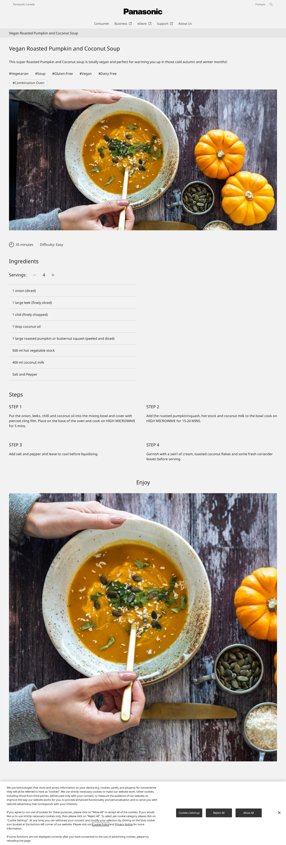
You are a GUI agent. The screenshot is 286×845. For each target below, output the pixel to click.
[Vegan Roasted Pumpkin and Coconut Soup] (143, 159)
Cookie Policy (100, 824)
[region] (143, 813)
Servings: (18, 275)
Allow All (248, 813)
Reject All (218, 813)
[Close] (279, 812)
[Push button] (34, 275)
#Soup (40, 73)
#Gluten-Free (62, 73)
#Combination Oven (28, 82)
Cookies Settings (189, 813)
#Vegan (86, 73)
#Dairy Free (107, 73)
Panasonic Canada (24, 4)
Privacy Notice (124, 824)
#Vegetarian (18, 73)
